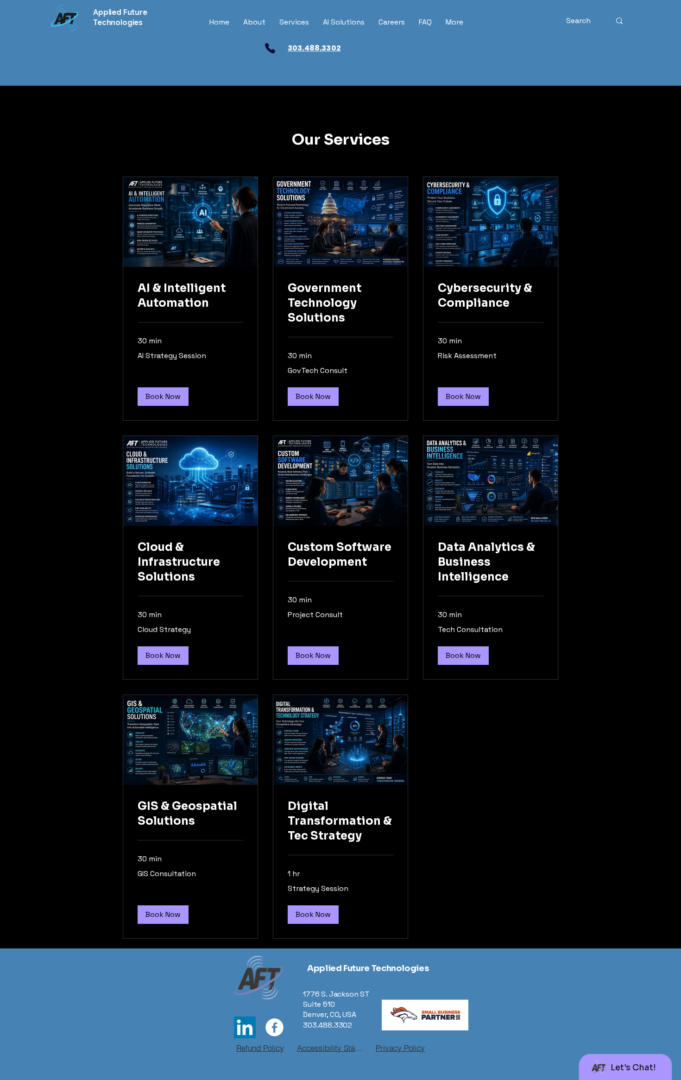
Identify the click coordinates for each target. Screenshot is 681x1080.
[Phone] (270, 47)
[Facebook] (274, 1027)
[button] (163, 396)
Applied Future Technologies (368, 968)
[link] (190, 296)
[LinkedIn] (245, 1027)
